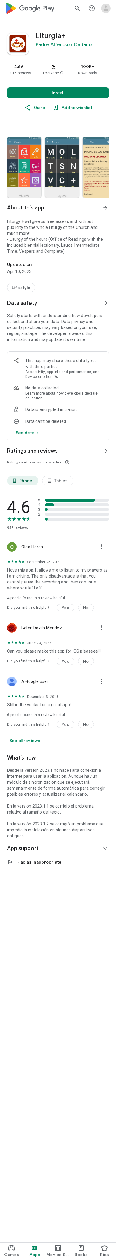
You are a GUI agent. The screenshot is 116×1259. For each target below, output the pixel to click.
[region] (58, 69)
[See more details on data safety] (27, 433)
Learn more (35, 393)
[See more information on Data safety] (105, 303)
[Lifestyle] (21, 287)
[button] (62, 73)
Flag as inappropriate (34, 862)
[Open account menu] (106, 8)
